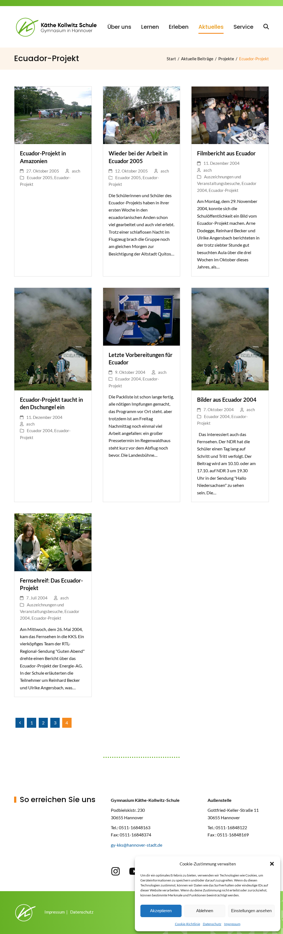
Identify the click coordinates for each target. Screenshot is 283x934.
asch (76, 170)
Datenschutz (212, 924)
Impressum (232, 924)
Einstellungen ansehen (251, 910)
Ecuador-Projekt (224, 190)
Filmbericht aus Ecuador (226, 153)
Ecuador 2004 (40, 430)
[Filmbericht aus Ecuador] (230, 114)
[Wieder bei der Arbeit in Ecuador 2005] (141, 114)
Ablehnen (204, 910)
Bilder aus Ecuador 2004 (226, 399)
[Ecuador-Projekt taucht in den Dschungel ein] (52, 338)
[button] (272, 864)
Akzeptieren (161, 910)
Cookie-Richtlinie (187, 924)
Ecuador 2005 (40, 177)
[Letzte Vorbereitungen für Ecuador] (141, 316)
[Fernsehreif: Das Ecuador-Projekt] (52, 541)
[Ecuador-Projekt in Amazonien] (52, 114)
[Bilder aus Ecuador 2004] (230, 338)
